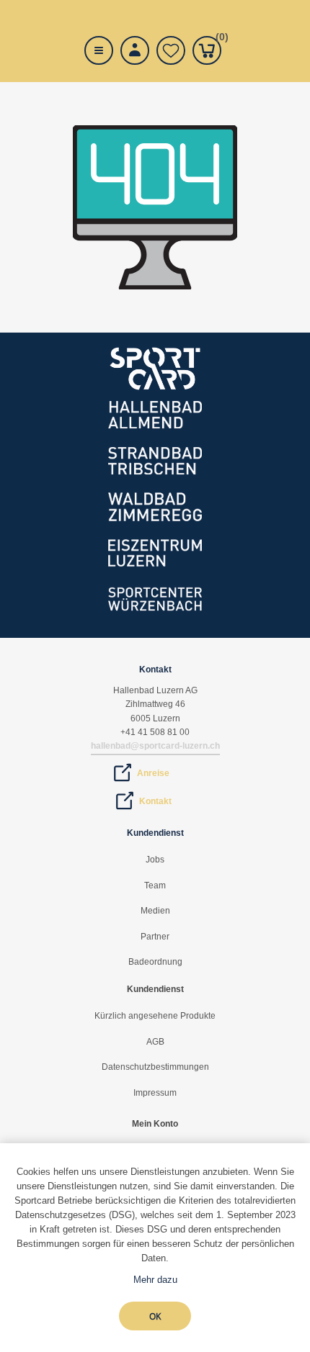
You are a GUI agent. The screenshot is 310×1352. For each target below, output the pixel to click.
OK (155, 1316)
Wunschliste (170, 50)
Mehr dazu (155, 1279)
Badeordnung (155, 962)
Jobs (155, 860)
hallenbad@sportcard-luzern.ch (155, 746)
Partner (155, 937)
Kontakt (155, 801)
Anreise (153, 773)
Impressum (155, 1093)
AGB (155, 1042)
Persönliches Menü (134, 50)
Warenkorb (218, 39)
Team (155, 885)
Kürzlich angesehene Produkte (155, 1016)
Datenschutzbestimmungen (155, 1067)
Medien (155, 911)
